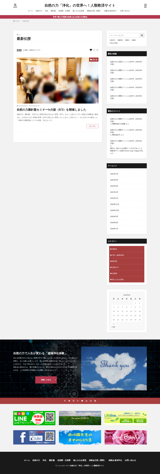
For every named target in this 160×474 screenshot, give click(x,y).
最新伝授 (26, 21)
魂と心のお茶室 (78, 11)
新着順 (19, 50)
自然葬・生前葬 (64, 11)
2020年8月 (114, 222)
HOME (17, 21)
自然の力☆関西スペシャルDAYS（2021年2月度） (126, 88)
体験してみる (46, 380)
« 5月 (113, 327)
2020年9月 (114, 216)
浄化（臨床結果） (118, 255)
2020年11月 (114, 204)
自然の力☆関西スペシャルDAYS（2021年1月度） (126, 97)
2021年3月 (114, 186)
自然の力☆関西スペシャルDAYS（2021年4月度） (126, 71)
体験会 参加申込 (110, 11)
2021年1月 (114, 198)
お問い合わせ (125, 11)
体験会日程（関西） (94, 11)
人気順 (25, 50)
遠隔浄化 (120, 40)
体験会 (127, 40)
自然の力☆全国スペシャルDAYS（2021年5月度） (126, 63)
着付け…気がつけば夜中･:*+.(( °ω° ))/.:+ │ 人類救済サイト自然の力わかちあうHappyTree (126, 149)
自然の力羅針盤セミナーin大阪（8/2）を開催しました (51, 109)
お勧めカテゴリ (34, 50)
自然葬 (133, 40)
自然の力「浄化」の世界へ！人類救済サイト (80, 5)
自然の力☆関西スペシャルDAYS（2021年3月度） (126, 80)
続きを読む (92, 126)
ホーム (30, 11)
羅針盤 (53, 11)
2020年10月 (114, 210)
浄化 (46, 11)
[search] (142, 35)
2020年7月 (114, 229)
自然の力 (39, 11)
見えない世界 (113, 43)
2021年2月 (114, 192)
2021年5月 (114, 174)
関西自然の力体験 (118, 124)
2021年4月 (114, 180)
